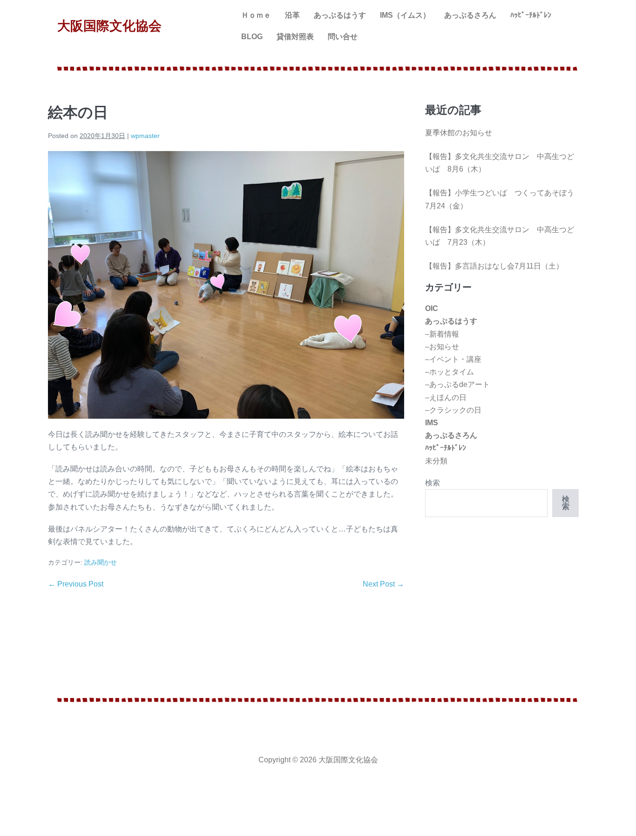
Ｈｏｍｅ (256, 15)
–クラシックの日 (453, 410)
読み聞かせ (100, 562)
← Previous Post (75, 584)
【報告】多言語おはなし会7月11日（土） (494, 266)
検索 (432, 483)
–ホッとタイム (449, 372)
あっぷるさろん (470, 15)
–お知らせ (442, 347)
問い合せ (343, 37)
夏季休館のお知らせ (458, 133)
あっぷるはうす (340, 15)
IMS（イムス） (405, 15)
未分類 (436, 461)
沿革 (292, 15)
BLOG (252, 37)
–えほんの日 (446, 397)
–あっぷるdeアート (457, 384)
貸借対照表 (295, 37)
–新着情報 (442, 334)
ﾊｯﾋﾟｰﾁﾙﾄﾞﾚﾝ (530, 15)
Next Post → (383, 584)
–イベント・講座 (453, 359)
